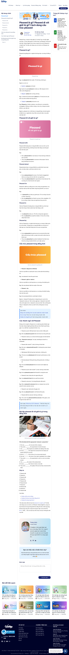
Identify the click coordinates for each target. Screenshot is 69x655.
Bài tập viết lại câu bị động (27, 496)
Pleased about (5, 22)
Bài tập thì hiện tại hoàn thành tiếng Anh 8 (31, 498)
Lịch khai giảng (26, 5)
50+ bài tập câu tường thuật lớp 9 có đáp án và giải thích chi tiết (59, 596)
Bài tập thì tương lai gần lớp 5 (28, 500)
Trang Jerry (27, 32)
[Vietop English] (4, 1)
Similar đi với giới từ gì (25, 317)
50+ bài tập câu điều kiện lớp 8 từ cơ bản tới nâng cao (58, 611)
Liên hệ (20, 638)
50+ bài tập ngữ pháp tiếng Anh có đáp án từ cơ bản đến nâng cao (26, 596)
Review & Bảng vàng (36, 5)
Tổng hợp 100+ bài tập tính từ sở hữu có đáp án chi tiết (43, 611)
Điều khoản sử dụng (23, 636)
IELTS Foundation (39, 629)
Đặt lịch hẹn (63, 8)
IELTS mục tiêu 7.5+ (40, 635)
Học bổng (65, 5)
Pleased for (5, 25)
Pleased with (5, 20)
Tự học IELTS (53, 5)
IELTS (20, 510)
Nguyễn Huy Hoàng (41, 33)
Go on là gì (23, 315)
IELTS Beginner (39, 627)
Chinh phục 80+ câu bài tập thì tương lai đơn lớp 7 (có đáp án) (26, 611)
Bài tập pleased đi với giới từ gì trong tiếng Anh (8, 39)
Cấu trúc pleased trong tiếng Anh (8, 33)
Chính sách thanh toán (23, 633)
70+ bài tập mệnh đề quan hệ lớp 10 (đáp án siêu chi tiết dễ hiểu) (42, 596)
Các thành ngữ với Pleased (7, 36)
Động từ (23, 93)
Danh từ (23, 86)
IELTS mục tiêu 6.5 (40, 633)
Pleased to (4, 27)
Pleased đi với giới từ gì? (7, 18)
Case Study (21, 629)
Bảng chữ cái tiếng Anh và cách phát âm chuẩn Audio (34, 312)
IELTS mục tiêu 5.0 (40, 631)
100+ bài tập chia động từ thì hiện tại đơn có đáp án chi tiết (8, 596)
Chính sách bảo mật (23, 635)
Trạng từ (24, 101)
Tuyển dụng (21, 631)
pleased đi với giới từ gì (39, 502)
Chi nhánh (44, 5)
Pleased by (4, 29)
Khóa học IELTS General (32, 403)
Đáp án (4, 42)
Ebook (60, 5)
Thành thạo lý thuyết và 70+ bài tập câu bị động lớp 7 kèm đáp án (9, 611)
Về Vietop (10, 5)
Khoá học (18, 5)
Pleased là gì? (4, 16)
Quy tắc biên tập (27, 35)
